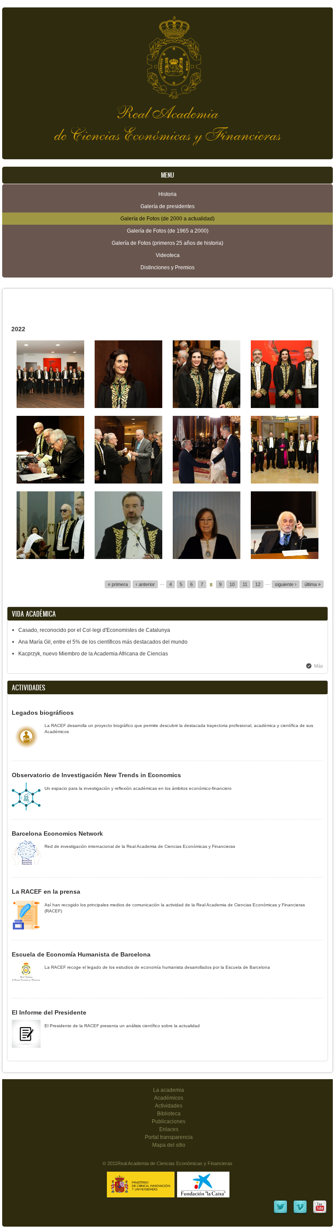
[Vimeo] (300, 1212)
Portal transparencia (169, 1137)
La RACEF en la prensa (46, 891)
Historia (167, 194)
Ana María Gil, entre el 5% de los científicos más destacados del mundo (103, 642)
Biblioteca (169, 1114)
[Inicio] (167, 53)
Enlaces (168, 1129)
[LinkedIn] (280, 1212)
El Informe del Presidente (49, 1012)
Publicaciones (168, 1121)
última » (312, 584)
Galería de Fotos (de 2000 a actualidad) (167, 219)
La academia (168, 1090)
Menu (167, 175)
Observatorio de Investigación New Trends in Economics (96, 775)
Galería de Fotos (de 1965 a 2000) (168, 231)
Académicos (168, 1098)
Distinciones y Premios (167, 267)
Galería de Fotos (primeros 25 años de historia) (167, 243)
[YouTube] (320, 1212)
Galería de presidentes (167, 206)
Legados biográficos (43, 712)
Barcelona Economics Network (57, 833)
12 (257, 584)
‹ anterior (145, 584)
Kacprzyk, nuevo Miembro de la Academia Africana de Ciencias (93, 654)
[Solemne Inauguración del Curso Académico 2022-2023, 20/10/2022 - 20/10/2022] (50, 406)
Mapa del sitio (168, 1145)
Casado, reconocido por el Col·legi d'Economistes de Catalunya (94, 630)
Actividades (168, 1106)
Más (318, 666)
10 (232, 584)
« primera (118, 584)
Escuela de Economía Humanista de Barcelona (81, 954)
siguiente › (286, 584)
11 (245, 584)
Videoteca (168, 255)
